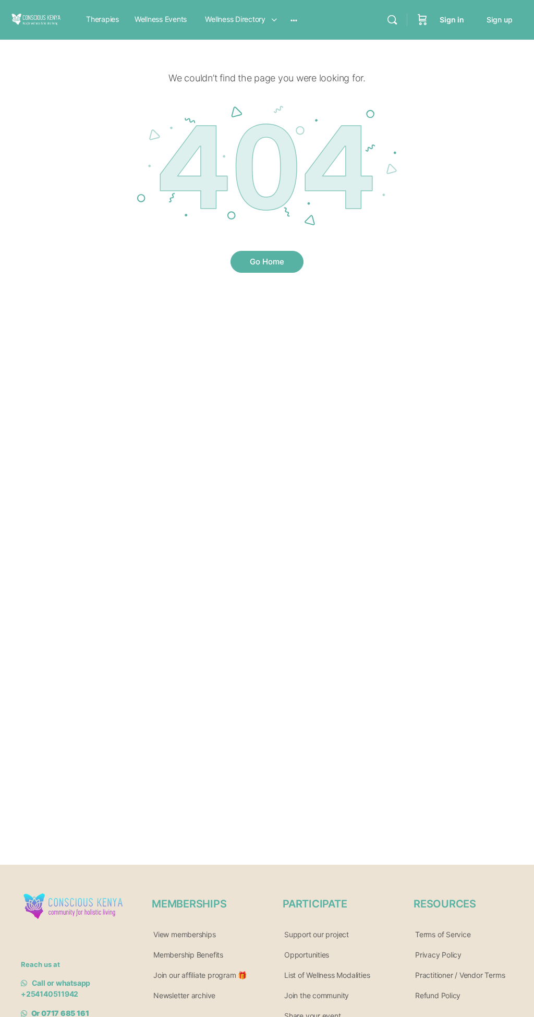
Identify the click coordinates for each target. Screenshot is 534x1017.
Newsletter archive (184, 995)
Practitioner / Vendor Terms (460, 975)
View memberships (184, 934)
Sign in (452, 19)
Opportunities (306, 954)
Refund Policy (437, 995)
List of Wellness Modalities (327, 975)
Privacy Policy (438, 954)
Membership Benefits (188, 954)
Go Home (267, 262)
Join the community (316, 995)
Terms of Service (443, 934)
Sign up (500, 19)
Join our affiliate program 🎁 (200, 975)
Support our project (316, 934)
